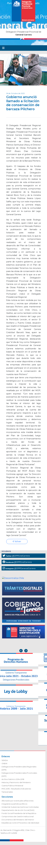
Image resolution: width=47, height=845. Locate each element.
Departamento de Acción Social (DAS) (18, 810)
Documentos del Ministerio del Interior (18, 820)
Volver (17, 541)
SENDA (5, 760)
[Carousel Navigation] (23, 651)
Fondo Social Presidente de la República (19, 813)
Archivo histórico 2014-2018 (13, 779)
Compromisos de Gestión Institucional (18, 817)
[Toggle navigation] (3, 48)
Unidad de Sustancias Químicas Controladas (20, 807)
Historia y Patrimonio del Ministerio (16, 782)
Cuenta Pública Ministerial (12, 786)
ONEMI (4, 764)
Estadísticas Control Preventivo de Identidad (20, 823)
